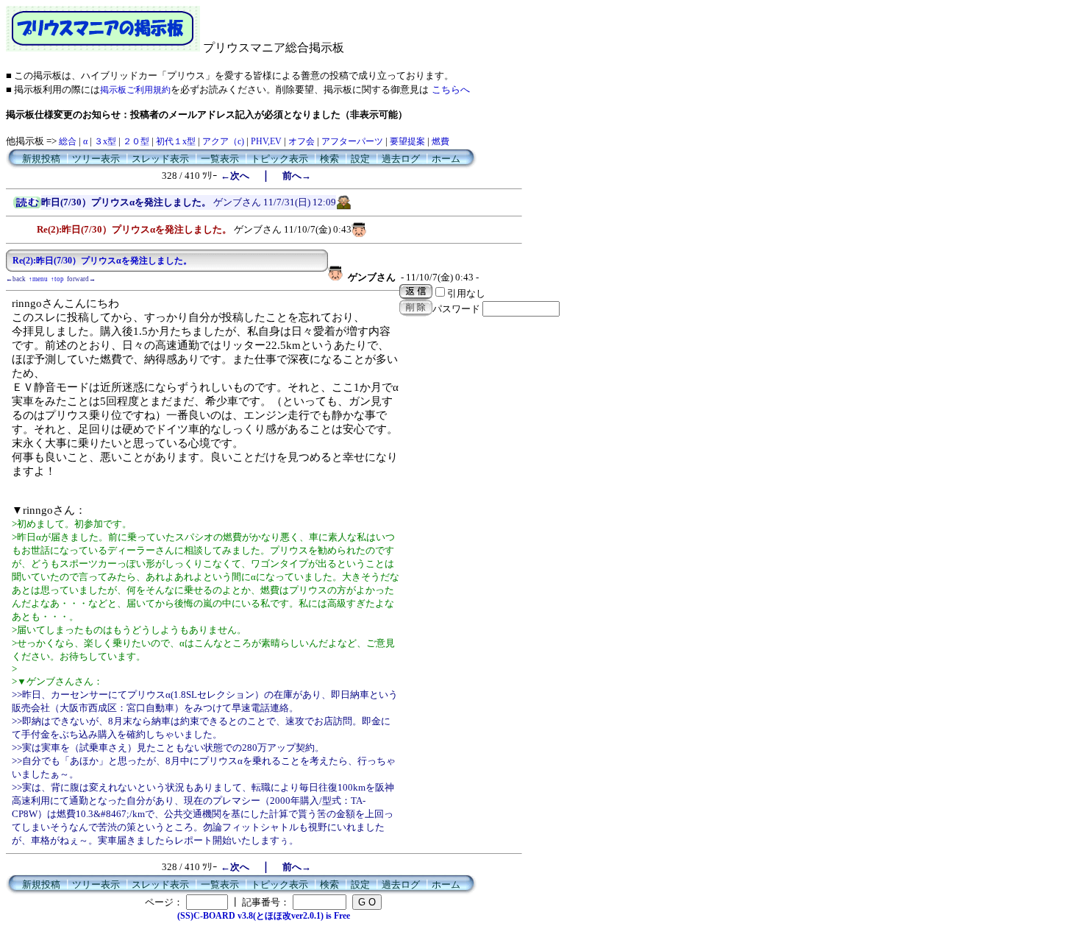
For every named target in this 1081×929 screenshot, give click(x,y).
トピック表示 (279, 158)
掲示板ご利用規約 (135, 90)
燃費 (440, 141)
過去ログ (401, 158)
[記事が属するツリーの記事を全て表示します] (27, 205)
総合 (67, 141)
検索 (329, 158)
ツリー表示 (96, 158)
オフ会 (301, 141)
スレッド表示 (160, 158)
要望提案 (407, 141)
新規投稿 (41, 158)
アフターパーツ (352, 141)
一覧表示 (220, 158)
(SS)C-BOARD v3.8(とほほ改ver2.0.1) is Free (263, 916)
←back (16, 279)
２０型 (136, 141)
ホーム (446, 158)
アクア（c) (223, 141)
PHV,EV (266, 141)
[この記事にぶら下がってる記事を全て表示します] (29, 227)
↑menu (38, 279)
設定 (360, 158)
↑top (57, 279)
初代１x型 (176, 141)
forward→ (81, 279)
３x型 (105, 141)
